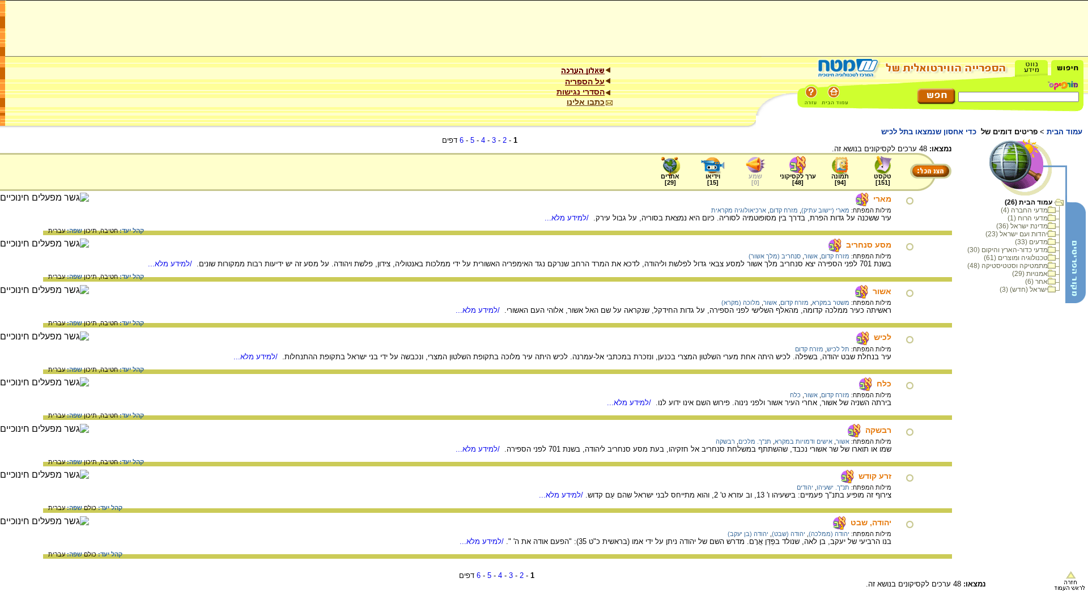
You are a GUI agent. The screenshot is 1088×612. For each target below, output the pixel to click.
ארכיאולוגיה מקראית (738, 210)
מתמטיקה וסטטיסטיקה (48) (1007, 266)
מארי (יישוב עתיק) (825, 210)
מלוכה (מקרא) (740, 302)
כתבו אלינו (586, 102)
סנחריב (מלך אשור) (775, 256)
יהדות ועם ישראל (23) (1016, 234)
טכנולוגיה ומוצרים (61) (1016, 258)
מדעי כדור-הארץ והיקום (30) (1007, 250)
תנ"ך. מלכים (754, 441)
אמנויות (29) (1030, 274)
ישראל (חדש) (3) (1024, 290)
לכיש (882, 337)
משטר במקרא (830, 302)
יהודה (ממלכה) (829, 533)
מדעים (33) (1031, 242)
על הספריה (585, 81)
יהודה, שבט (871, 522)
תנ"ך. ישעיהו (833, 487)
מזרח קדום (784, 210)
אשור (811, 256)
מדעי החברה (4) (1024, 210)
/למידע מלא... (568, 218)
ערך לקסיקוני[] (798, 179)
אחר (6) (1036, 282)
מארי (882, 198)
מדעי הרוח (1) (1028, 218)
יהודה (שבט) (788, 533)
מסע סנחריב (868, 244)
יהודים (805, 487)
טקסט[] (882, 179)
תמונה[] (840, 179)
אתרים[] (670, 179)
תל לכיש (838, 349)
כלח (884, 383)
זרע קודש (874, 476)
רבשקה (878, 430)
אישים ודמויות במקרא (803, 441)
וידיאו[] (713, 179)
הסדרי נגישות (580, 91)
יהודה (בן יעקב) (748, 533)
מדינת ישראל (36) (1022, 226)
